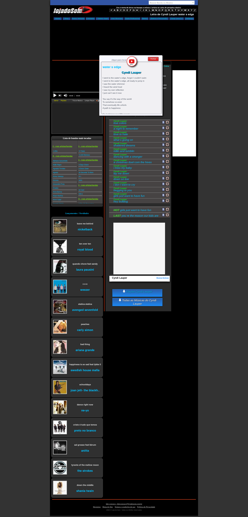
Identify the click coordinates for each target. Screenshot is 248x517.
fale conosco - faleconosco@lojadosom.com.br (124, 504)
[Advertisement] (124, 39)
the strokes (85, 470)
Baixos (145, 19)
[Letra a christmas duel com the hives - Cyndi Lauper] (163, 161)
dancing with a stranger (128, 156)
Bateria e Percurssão (159, 19)
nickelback (85, 229)
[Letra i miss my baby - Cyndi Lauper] (163, 167)
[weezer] (60, 287)
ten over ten (85, 243)
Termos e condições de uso (125, 507)
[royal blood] (60, 246)
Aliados (55, 188)
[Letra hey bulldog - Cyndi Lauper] (163, 200)
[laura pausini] (60, 266)
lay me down (121, 173)
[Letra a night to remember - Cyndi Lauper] (163, 128)
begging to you (123, 190)
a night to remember (126, 128)
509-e (81, 194)
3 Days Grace (84, 164)
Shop (66, 19)
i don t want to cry (124, 184)
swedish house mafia (85, 370)
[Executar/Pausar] (55, 95)
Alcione (55, 180)
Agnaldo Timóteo (59, 168)
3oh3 (80, 180)
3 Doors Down (84, 168)
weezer (85, 289)
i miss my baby (123, 167)
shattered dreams (124, 145)
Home (57, 19)
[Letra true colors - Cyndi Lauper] (163, 122)
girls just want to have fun (129, 195)
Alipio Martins (58, 196)
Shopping (97, 507)
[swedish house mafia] (60, 367)
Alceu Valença (58, 176)
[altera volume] (65, 95)
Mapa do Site (107, 507)
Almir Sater (57, 199)
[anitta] (60, 447)
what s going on (123, 139)
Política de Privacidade (146, 507)
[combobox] (172, 3)
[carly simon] (60, 327)
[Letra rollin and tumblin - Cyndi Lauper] (163, 150)
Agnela (55, 172)
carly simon (85, 330)
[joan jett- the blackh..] (60, 387)
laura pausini (85, 269)
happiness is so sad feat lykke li (85, 364)
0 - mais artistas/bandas (62, 146)
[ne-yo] (60, 407)
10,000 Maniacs (84, 155)
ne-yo (85, 410)
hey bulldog (121, 201)
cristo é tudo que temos (85, 424)
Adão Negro (57, 164)
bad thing (85, 344)
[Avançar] (60, 95)
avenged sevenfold (85, 309)
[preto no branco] (60, 427)
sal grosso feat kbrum (85, 444)
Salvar (56, 100)
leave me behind (85, 223)
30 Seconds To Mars (86, 172)
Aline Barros (57, 192)
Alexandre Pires (59, 184)
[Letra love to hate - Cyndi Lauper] (163, 133)
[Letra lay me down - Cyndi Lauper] (163, 172)
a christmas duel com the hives (133, 162)
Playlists (63, 100)
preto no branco (85, 430)
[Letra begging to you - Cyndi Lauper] (163, 189)
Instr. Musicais (116, 19)
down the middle (85, 484)
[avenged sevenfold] (60, 307)
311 (80, 176)
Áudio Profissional (132, 19)
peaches (85, 324)
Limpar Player (89, 100)
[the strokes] (60, 468)
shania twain (85, 490)
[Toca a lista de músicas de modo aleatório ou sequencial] (98, 101)
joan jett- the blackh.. (85, 390)
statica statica (85, 303)
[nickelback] (60, 226)
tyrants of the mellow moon (85, 464)
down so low (121, 179)
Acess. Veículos (78, 19)
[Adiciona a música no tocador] (167, 122)
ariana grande (85, 350)
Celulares (90, 19)
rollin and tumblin (124, 151)
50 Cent (81, 190)
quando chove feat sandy (85, 263)
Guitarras (189, 19)
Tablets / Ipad (102, 19)
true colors (120, 123)
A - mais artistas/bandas (62, 156)
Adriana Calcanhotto (60, 161)
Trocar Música (77, 100)
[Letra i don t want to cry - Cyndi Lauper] (163, 184)
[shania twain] (60, 488)
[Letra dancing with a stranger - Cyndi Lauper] (163, 156)
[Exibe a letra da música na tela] (163, 209)
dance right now (85, 404)
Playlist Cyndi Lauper (138, 291)
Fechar (153, 59)
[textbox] (171, 3)
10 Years (82, 151)
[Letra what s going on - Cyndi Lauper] (163, 139)
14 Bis (55, 151)
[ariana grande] (60, 347)
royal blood (85, 249)
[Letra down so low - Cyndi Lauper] (163, 178)
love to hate (121, 134)
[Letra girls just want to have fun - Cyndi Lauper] (163, 195)
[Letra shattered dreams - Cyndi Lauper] (163, 144)
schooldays (85, 384)
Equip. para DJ (176, 19)
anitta (85, 450)
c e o (85, 283)
